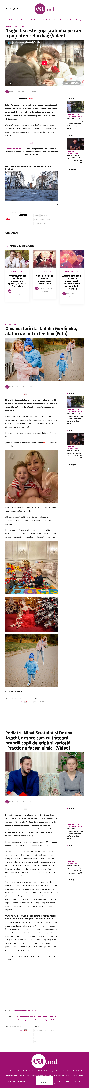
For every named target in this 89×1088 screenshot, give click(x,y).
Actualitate (20, 20)
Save (23, 300)
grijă (48, 219)
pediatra (48, 1034)
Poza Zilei (8, 324)
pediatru (36, 1037)
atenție (36, 215)
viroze (36, 1041)
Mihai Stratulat (39, 1034)
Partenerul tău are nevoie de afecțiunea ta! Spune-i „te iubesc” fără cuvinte (17, 281)
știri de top (70, 153)
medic (52, 1030)
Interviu (74, 116)
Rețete (72, 20)
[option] (17, 277)
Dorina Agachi (38, 1030)
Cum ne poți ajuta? (12, 1075)
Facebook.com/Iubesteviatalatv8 (24, 1010)
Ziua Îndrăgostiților (40, 223)
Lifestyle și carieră (63, 20)
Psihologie (79, 20)
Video (22, 26)
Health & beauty (51, 20)
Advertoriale (9, 26)
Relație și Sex (14, 271)
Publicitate (12, 20)
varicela (53, 1037)
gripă (46, 1030)
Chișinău (78, 114)
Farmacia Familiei (14, 149)
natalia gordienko (39, 701)
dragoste (44, 215)
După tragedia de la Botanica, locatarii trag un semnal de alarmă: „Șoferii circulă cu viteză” (75, 123)
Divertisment (35, 20)
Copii (68, 116)
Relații (42, 20)
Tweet (20, 394)
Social (27, 20)
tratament (45, 1037)
